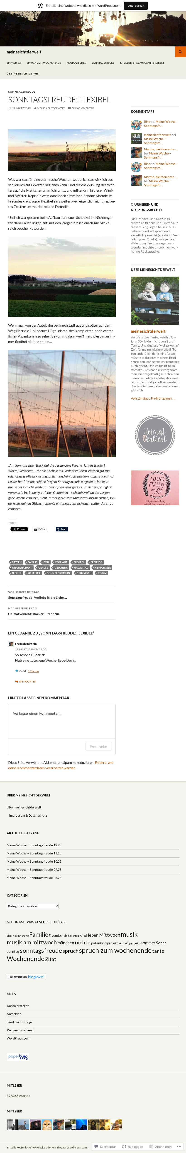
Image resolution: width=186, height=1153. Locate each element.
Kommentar (98, 746)
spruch (70, 951)
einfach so (14, 62)
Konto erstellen (18, 1006)
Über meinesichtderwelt (23, 73)
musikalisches (76, 62)
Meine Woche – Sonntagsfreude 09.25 (34, 869)
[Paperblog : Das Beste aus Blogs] (18, 1057)
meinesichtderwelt (24, 51)
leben (93, 935)
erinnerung (22, 935)
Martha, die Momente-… (161, 149)
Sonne (161, 943)
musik (129, 934)
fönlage (61, 562)
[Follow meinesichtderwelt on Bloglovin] (26, 976)
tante (158, 951)
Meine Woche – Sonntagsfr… (161, 124)
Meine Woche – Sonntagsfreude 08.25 (34, 878)
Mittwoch (109, 935)
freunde (96, 562)
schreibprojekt (129, 943)
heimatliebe (103, 567)
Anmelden (14, 1014)
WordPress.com (18, 1038)
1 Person (33, 671)
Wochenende (25, 958)
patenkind (99, 943)
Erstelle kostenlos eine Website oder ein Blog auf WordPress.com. (47, 1147)
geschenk (61, 567)
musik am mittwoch (32, 942)
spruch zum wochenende (44, 62)
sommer (148, 942)
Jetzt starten (136, 5)
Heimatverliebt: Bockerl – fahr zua (34, 611)
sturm (102, 573)
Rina (147, 121)
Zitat (50, 959)
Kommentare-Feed (20, 1030)
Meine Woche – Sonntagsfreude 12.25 (34, 845)
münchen (66, 942)
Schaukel (34, 573)
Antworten (27, 681)
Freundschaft (22, 567)
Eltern (10, 935)
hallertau (81, 567)
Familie (32, 562)
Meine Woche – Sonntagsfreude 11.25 (34, 853)
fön (46, 562)
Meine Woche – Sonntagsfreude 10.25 (34, 861)
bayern (17, 562)
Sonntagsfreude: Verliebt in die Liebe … (37, 594)
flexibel (79, 562)
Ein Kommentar (83, 108)
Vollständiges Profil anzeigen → (153, 398)
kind (83, 935)
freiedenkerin (26, 644)
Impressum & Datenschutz (28, 815)
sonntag (13, 951)
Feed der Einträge (19, 1022)
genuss (43, 567)
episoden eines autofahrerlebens (142, 62)
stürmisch (84, 573)
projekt (112, 943)
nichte (16, 573)
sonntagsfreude (103, 62)
